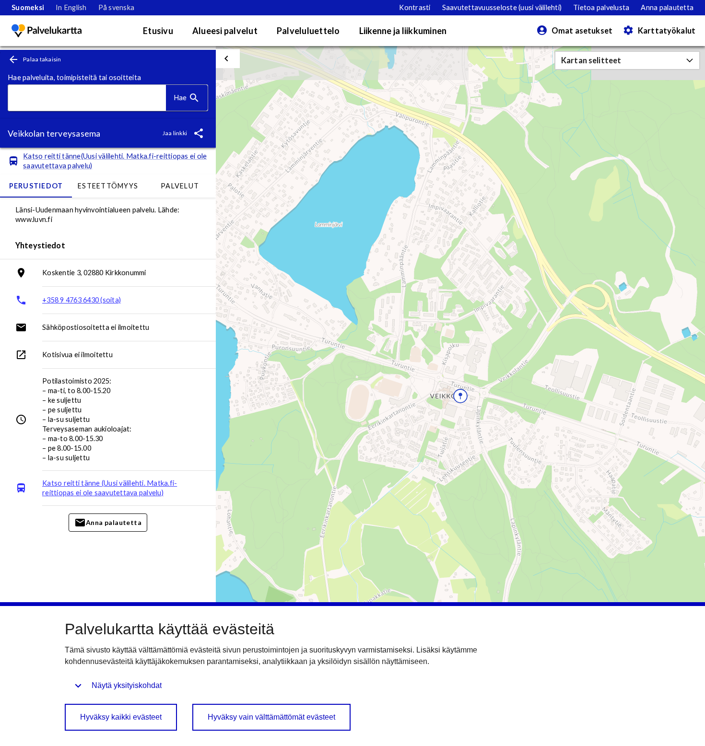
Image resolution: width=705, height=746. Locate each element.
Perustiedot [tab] (36, 186)
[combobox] (87, 98)
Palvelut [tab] (180, 186)
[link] (28, 7)
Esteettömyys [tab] (108, 186)
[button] (627, 60)
